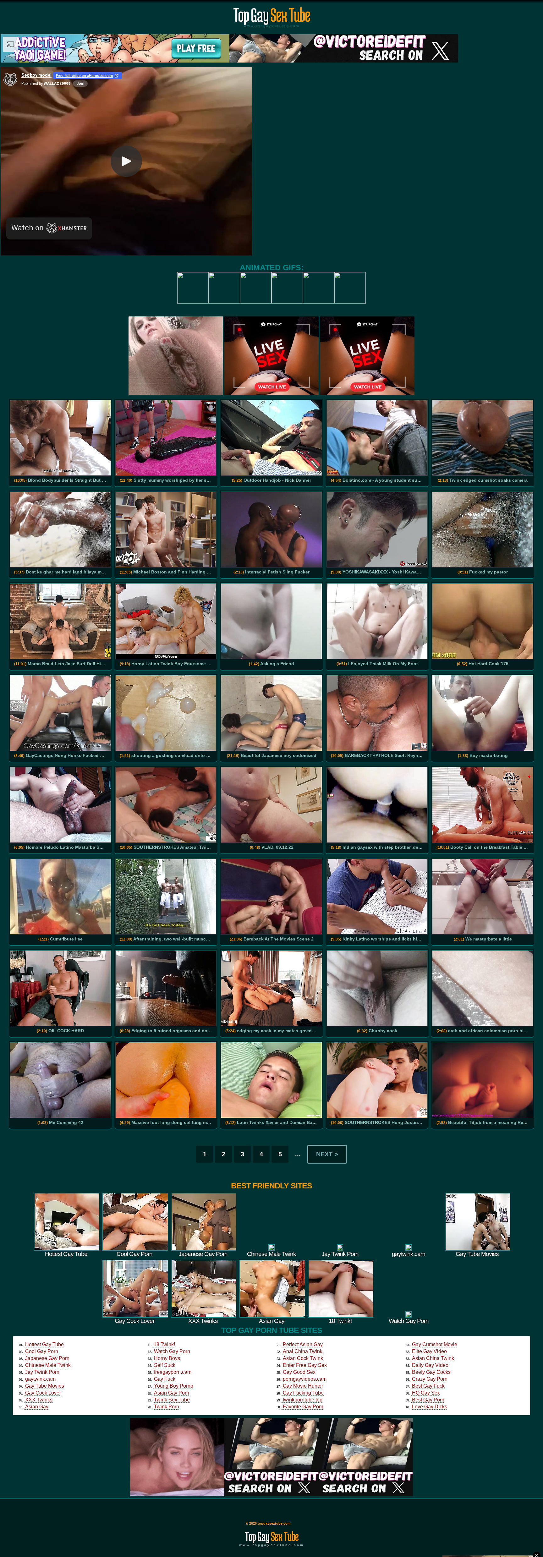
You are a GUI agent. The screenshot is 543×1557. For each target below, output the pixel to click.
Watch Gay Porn (172, 1351)
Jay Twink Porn (42, 1372)
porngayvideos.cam (304, 1379)
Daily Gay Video (430, 1365)
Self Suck (164, 1365)
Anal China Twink (302, 1351)
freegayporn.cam (172, 1372)
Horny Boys (167, 1358)
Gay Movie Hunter (303, 1386)
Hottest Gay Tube (44, 1344)
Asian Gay (36, 1406)
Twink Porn (166, 1406)
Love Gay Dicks (429, 1406)
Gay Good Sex (299, 1372)
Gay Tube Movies (44, 1386)
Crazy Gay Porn (429, 1379)
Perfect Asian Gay (303, 1344)
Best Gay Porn (428, 1399)
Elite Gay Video (429, 1351)
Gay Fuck (164, 1379)
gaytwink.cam (40, 1379)
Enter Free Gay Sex (305, 1365)
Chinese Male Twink (48, 1365)
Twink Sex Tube (172, 1399)
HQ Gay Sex (426, 1392)
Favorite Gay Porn (303, 1406)
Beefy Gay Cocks (431, 1372)
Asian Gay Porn (171, 1392)
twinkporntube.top (302, 1399)
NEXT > (327, 1154)
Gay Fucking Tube (303, 1392)
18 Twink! (164, 1344)
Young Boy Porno (173, 1386)
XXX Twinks (38, 1399)
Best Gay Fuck (428, 1386)
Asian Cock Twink (303, 1358)
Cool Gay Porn (41, 1351)
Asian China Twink (433, 1358)
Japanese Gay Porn (47, 1358)
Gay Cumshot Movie (434, 1344)
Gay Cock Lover (43, 1392)
